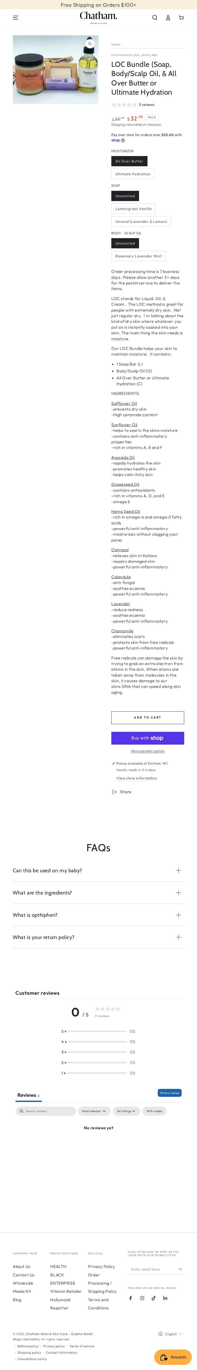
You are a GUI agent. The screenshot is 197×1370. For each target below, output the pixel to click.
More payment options (148, 751)
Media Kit (22, 1291)
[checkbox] (154, 1111)
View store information (136, 778)
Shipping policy (29, 1352)
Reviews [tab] (28, 1095)
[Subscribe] (181, 1269)
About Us (22, 1266)
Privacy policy (54, 1346)
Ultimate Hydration (133, 174)
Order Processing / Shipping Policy (102, 1283)
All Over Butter (129, 161)
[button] (154, 17)
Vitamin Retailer (66, 1291)
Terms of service (82, 1346)
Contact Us (24, 1274)
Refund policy (28, 1346)
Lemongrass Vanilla (133, 208)
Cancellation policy (32, 1359)
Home (115, 44)
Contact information (61, 1352)
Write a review (170, 1093)
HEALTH (58, 1266)
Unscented (125, 196)
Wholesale (23, 1283)
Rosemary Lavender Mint (138, 256)
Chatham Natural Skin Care (134, 55)
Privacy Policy (101, 1266)
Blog (17, 1299)
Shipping (118, 124)
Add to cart (147, 717)
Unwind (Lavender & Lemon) (141, 221)
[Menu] (15, 17)
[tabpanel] (98, 1145)
